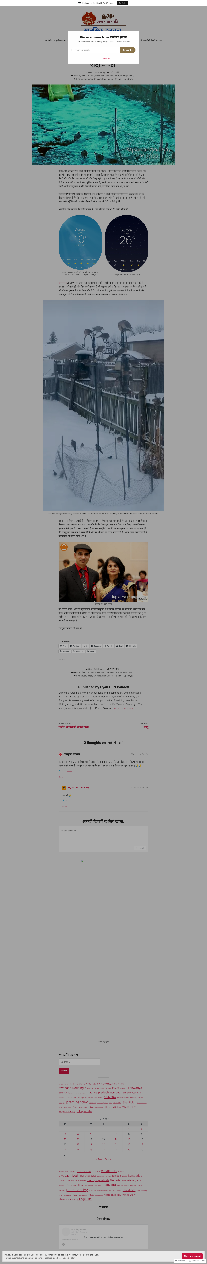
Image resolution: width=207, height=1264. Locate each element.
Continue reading (103, 58)
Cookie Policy (69, 1258)
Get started (122, 3)
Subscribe (128, 50)
